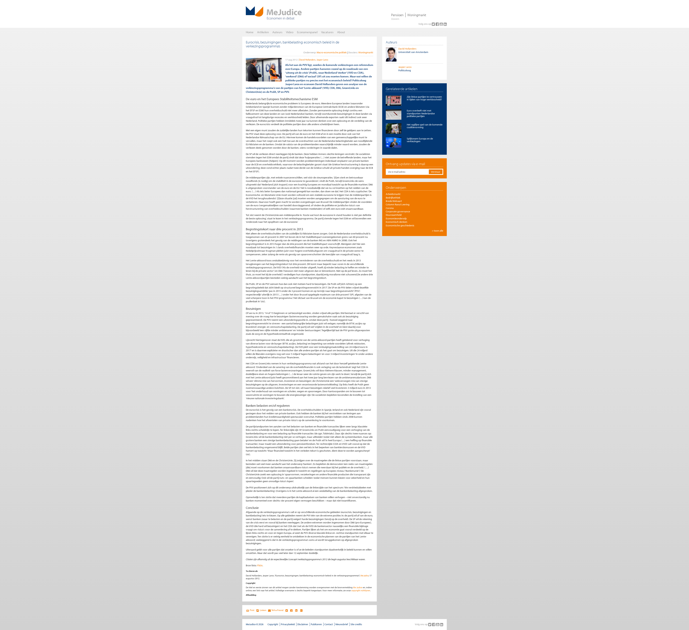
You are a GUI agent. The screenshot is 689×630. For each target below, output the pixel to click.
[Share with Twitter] (286, 610)
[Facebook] (438, 24)
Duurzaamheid (394, 214)
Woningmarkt (416, 15)
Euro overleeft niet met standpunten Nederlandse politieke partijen (421, 113)
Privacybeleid (288, 624)
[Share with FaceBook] (291, 610)
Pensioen (397, 15)
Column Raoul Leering (397, 204)
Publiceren (316, 624)
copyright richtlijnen (360, 590)
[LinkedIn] (445, 24)
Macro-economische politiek (332, 52)
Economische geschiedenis (400, 225)
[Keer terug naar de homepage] (274, 13)
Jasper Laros (322, 59)
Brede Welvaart (394, 201)
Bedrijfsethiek (393, 197)
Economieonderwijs (396, 218)
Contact (328, 624)
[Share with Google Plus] (301, 610)
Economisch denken (396, 221)
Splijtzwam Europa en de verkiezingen (420, 140)
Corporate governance (398, 211)
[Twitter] (434, 24)
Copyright (273, 624)
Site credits (356, 624)
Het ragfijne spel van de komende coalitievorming (424, 126)
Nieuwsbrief (341, 624)
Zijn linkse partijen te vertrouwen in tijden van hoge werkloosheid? (424, 98)
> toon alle (437, 230)
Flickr (260, 565)
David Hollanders (307, 59)
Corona (390, 208)
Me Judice (364, 575)
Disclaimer (302, 624)
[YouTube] (442, 24)
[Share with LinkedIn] (296, 610)
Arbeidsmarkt (393, 194)
